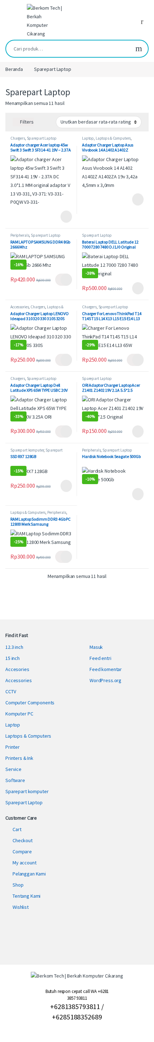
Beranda (14, 69)
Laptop (88, 138)
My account (25, 862)
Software (15, 780)
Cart (17, 829)
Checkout (23, 840)
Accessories (19, 306)
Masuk (96, 647)
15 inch (12, 658)
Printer (12, 747)
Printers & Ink (19, 758)
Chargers (17, 138)
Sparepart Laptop (42, 138)
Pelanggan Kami (29, 873)
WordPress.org (105, 680)
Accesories (17, 669)
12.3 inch (14, 647)
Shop (18, 885)
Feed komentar (106, 669)
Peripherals (19, 235)
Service (13, 769)
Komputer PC (19, 713)
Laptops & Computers (113, 138)
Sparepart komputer (27, 450)
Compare (22, 851)
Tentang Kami (26, 896)
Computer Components (29, 702)
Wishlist (21, 907)
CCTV (10, 691)
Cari (139, 48)
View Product (63, 217)
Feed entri (100, 658)
